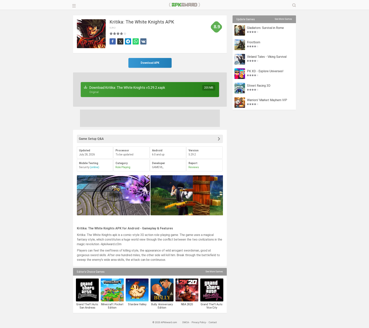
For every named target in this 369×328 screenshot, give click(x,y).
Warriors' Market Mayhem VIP (267, 100)
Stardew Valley (137, 304)
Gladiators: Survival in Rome (265, 28)
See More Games (214, 271)
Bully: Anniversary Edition (162, 306)
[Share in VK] (143, 41)
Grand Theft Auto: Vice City (212, 306)
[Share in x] (120, 41)
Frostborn (253, 42)
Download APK (150, 62)
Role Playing (123, 167)
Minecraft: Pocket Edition (112, 306)
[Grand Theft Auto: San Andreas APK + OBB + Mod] (87, 290)
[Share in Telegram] (128, 41)
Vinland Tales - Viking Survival (267, 57)
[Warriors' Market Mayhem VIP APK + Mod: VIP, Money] (239, 102)
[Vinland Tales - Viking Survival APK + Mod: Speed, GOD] (239, 59)
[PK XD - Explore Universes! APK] (239, 73)
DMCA (185, 322)
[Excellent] (125, 33)
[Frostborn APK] (239, 44)
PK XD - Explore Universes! (265, 71)
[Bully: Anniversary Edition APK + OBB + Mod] (161, 290)
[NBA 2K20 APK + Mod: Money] (186, 290)
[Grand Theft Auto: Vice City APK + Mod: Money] (211, 290)
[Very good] (121, 33)
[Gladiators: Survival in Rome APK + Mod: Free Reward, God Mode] (239, 30)
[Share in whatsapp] (136, 41)
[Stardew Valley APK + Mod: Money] (137, 290)
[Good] (118, 33)
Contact (213, 322)
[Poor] (111, 33)
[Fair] (114, 33)
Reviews (194, 167)
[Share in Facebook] (113, 41)
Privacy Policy (199, 322)
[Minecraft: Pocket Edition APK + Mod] (112, 290)
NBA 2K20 (187, 304)
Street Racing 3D (258, 85)
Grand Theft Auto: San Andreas (87, 306)
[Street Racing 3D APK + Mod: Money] (239, 88)
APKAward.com (184, 4)
